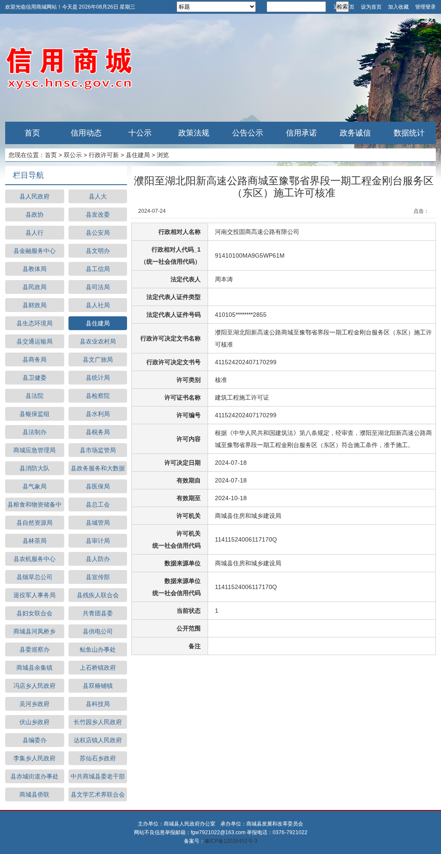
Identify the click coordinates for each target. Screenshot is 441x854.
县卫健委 (34, 377)
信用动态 (86, 133)
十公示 (140, 133)
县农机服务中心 (34, 558)
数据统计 (409, 133)
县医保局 (98, 486)
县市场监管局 (98, 450)
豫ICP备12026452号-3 (231, 841)
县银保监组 (34, 413)
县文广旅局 (98, 359)
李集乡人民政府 (34, 758)
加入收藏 (398, 7)
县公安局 (98, 232)
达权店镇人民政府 (98, 740)
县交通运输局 (34, 341)
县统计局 (98, 377)
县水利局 (98, 413)
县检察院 (98, 395)
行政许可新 (104, 154)
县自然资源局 (34, 522)
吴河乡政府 (34, 703)
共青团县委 (98, 613)
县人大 (98, 196)
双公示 (73, 154)
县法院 (34, 395)
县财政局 (34, 305)
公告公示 (247, 133)
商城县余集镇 (34, 667)
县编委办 (34, 740)
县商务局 (34, 359)
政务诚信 (355, 133)
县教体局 (34, 268)
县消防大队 (34, 468)
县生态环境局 (34, 323)
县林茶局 (34, 540)
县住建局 (138, 154)
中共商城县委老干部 (98, 776)
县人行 (34, 232)
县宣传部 (98, 577)
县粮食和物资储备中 (34, 504)
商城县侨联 (34, 794)
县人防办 (98, 558)
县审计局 (98, 540)
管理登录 (425, 7)
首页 (32, 133)
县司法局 (98, 287)
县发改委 (98, 214)
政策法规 (193, 133)
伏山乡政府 (34, 721)
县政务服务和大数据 (98, 468)
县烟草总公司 (34, 577)
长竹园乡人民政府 (98, 721)
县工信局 (98, 268)
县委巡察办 (34, 649)
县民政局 (34, 287)
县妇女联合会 (34, 613)
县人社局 (98, 305)
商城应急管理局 (34, 450)
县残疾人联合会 (98, 595)
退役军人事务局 (34, 595)
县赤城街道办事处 (34, 776)
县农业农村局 (98, 341)
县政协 (34, 214)
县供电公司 (98, 631)
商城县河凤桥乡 (34, 631)
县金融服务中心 (34, 250)
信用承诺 (301, 133)
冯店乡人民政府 (34, 685)
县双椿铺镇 (98, 685)
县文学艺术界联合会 (98, 794)
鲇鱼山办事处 (98, 649)
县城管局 (98, 522)
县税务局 (98, 432)
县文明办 (98, 250)
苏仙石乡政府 (98, 758)
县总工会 (98, 504)
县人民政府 (34, 196)
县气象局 (34, 486)
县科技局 (98, 703)
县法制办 (34, 432)
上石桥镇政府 (98, 667)
